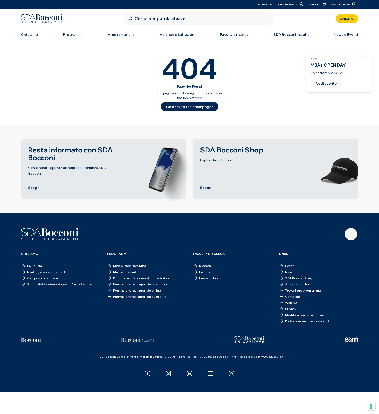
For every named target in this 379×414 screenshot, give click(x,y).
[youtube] (210, 373)
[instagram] (231, 373)
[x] (168, 373)
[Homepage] (50, 234)
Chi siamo (29, 34)
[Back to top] (351, 234)
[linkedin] (189, 373)
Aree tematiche (121, 34)
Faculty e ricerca (234, 34)
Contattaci (346, 18)
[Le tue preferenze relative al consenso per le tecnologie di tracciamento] (371, 406)
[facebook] (147, 373)
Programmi (72, 34)
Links (283, 254)
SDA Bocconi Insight (291, 34)
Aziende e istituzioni (177, 34)
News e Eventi (346, 34)
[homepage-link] (41, 18)
